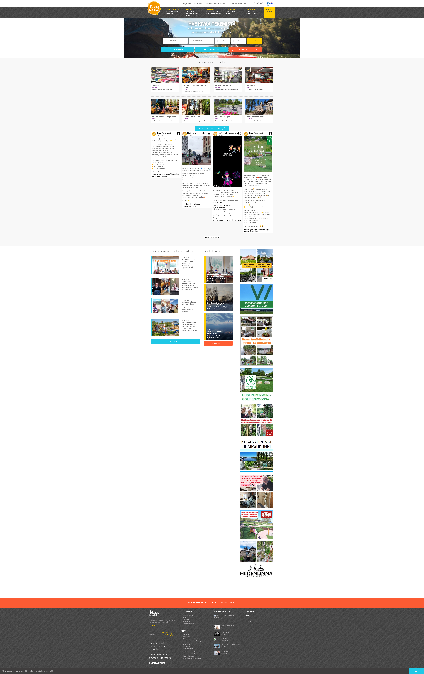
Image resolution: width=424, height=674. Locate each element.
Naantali (225, 652)
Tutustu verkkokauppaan (237, 4)
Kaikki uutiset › (218, 343)
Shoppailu (186, 619)
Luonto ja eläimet (188, 615)
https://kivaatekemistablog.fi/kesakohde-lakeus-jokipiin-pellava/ (166, 175)
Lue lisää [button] (49, 671)
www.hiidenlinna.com (230, 218)
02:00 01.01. (250, 621)
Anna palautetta (188, 648)
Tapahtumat (186, 621)
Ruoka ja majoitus (188, 623)
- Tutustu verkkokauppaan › (213, 602)
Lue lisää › (152, 625)
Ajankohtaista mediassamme (192, 652)
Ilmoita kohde (187, 644)
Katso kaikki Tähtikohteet (210, 128)
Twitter (249, 616)
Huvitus (185, 617)
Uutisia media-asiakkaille (191, 639)
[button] (166, 154)
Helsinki (225, 633)
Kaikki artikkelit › (175, 342)
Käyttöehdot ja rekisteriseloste (192, 658)
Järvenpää (224, 639)
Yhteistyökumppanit (189, 656)
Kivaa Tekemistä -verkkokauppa (193, 641)
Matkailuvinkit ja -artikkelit (247, 49)
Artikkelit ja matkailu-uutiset (215, 4)
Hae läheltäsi (179, 49)
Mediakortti (198, 4)
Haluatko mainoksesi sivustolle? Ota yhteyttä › (161, 656)
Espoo (228, 617)
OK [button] (416, 671)
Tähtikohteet (213, 49)
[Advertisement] (212, 590)
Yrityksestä (187, 4)
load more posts (212, 237)
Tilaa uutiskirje (187, 646)
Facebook (250, 612)
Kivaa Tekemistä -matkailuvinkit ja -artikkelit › (157, 646)
